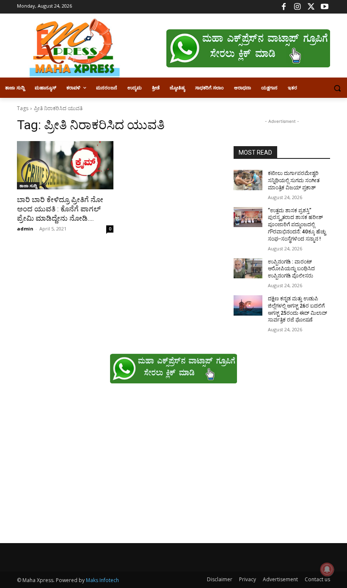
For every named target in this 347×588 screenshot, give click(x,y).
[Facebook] (283, 7)
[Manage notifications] (327, 569)
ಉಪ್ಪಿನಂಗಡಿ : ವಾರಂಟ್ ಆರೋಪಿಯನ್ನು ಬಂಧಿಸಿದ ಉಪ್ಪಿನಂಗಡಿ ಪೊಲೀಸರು (291, 269)
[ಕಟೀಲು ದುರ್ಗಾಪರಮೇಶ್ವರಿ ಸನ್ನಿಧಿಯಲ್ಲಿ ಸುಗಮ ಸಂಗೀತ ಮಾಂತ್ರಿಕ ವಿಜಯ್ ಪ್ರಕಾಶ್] (248, 180)
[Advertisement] (173, 467)
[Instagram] (297, 7)
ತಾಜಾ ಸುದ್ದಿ (28, 186)
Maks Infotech (102, 580)
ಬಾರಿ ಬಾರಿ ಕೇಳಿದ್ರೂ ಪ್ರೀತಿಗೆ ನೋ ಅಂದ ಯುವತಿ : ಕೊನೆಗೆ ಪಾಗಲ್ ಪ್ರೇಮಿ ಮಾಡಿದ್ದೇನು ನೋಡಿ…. (60, 208)
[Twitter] (311, 7)
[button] (337, 88)
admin (25, 228)
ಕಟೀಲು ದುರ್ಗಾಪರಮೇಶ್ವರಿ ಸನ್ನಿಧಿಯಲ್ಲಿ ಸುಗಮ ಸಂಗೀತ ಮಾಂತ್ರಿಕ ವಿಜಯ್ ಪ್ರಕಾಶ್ (293, 180)
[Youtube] (324, 7)
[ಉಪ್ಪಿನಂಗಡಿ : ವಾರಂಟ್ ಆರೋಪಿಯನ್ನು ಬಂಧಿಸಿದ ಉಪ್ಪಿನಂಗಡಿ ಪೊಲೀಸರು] (248, 268)
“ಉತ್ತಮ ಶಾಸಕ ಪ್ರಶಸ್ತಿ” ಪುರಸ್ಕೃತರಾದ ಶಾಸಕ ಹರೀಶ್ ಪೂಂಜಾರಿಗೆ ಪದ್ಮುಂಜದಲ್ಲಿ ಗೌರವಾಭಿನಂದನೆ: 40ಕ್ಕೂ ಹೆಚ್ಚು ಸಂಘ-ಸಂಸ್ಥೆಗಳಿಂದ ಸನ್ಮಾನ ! (297, 225)
